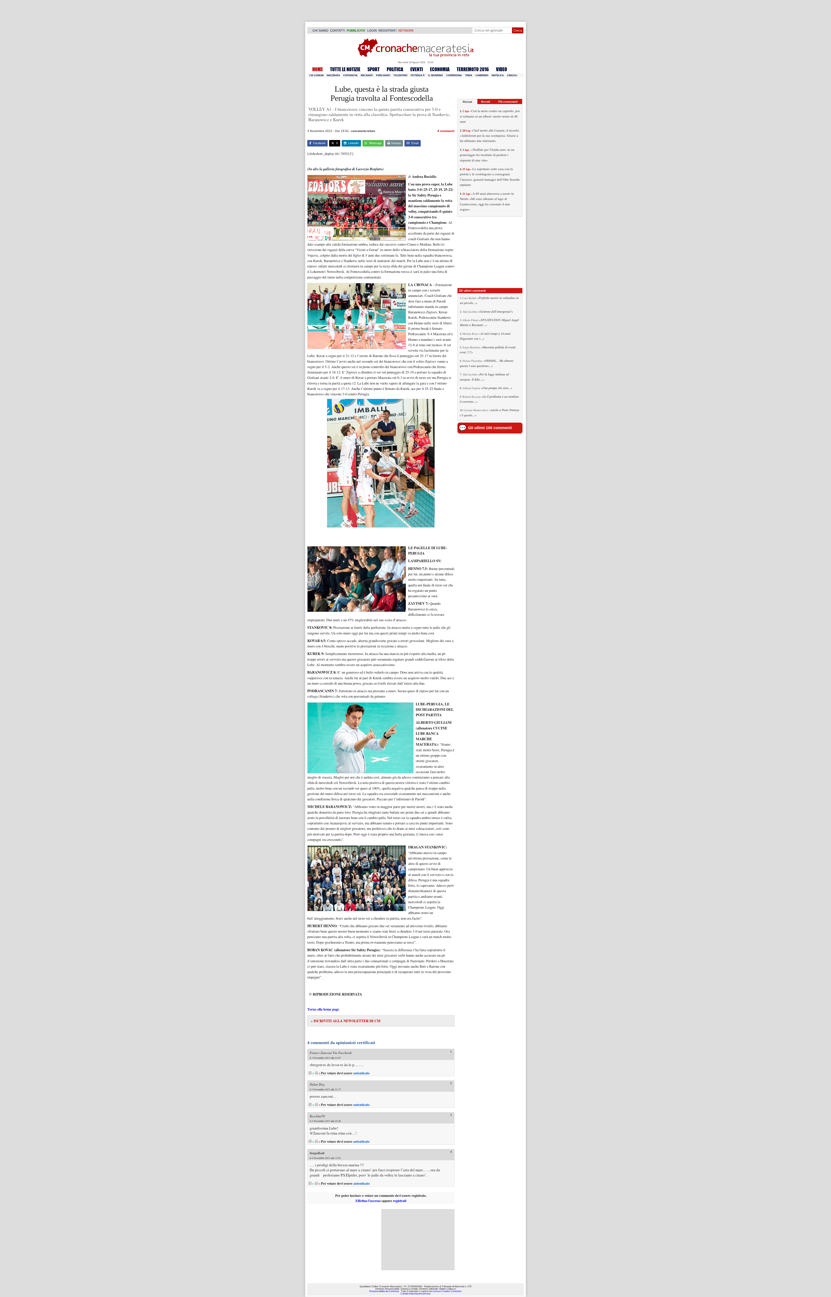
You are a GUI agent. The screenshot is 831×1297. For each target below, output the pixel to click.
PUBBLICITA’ (356, 30)
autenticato (361, 1073)
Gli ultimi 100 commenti (490, 428)
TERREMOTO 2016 (473, 69)
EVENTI (416, 69)
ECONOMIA (439, 69)
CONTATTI (337, 30)
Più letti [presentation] (467, 102)
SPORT (373, 69)
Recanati (367, 75)
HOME (317, 69)
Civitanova (350, 75)
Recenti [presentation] (485, 101)
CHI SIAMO (320, 30)
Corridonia (454, 75)
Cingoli (512, 75)
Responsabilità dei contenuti (384, 1291)
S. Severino (435, 75)
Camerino (481, 75)
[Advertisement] (418, 1239)
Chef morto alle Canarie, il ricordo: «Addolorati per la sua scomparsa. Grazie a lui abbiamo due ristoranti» (490, 135)
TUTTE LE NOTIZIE (345, 69)
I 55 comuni (316, 75)
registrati (399, 1200)
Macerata (333, 75)
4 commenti (445, 131)
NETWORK (406, 30)
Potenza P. (418, 75)
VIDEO (501, 69)
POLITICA (395, 69)
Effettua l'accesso (368, 1200)
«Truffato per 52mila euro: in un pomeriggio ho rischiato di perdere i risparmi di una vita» (487, 154)
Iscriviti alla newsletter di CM (345, 1020)
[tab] (467, 101)
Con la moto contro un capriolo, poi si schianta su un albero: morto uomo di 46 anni (490, 116)
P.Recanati (383, 75)
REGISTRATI (387, 30)
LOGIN (372, 30)
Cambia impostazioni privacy (416, 1293)
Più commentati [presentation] (508, 101)
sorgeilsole (317, 1153)
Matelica (498, 75)
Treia (468, 75)
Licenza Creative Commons (447, 1291)
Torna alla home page (323, 1009)
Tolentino (400, 75)
